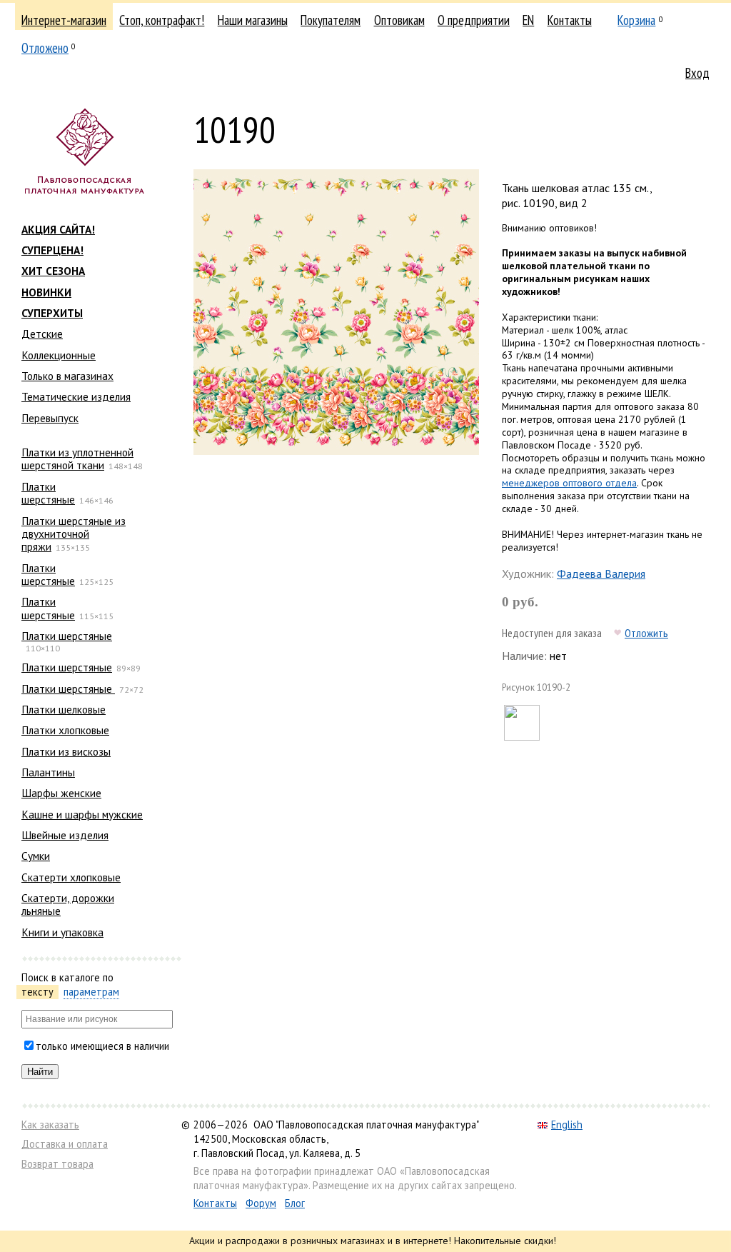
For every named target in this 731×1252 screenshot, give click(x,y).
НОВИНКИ (46, 292)
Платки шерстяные (48, 492)
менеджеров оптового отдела (569, 482)
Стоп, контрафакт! (161, 20)
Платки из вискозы (66, 751)
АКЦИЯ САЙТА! (58, 229)
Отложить (646, 633)
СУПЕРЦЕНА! (52, 250)
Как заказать (50, 1124)
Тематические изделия (76, 396)
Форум (261, 1203)
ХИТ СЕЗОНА (53, 271)
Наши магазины (253, 20)
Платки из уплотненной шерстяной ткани (77, 458)
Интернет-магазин (63, 20)
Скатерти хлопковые (71, 877)
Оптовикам (399, 20)
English (567, 1124)
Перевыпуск (50, 418)
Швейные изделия (65, 835)
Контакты (570, 20)
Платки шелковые (63, 709)
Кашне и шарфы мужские (82, 814)
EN (528, 20)
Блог (295, 1203)
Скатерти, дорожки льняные (67, 904)
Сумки (35, 855)
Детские (42, 333)
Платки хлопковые (65, 730)
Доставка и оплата (64, 1144)
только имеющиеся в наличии (102, 1046)
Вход (697, 72)
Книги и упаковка (62, 932)
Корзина (636, 20)
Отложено (45, 47)
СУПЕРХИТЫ (52, 313)
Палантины (48, 772)
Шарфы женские (61, 793)
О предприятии (474, 20)
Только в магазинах (67, 376)
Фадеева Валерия (601, 573)
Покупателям (331, 20)
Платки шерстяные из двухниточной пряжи (73, 534)
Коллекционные (58, 355)
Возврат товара (57, 1164)
